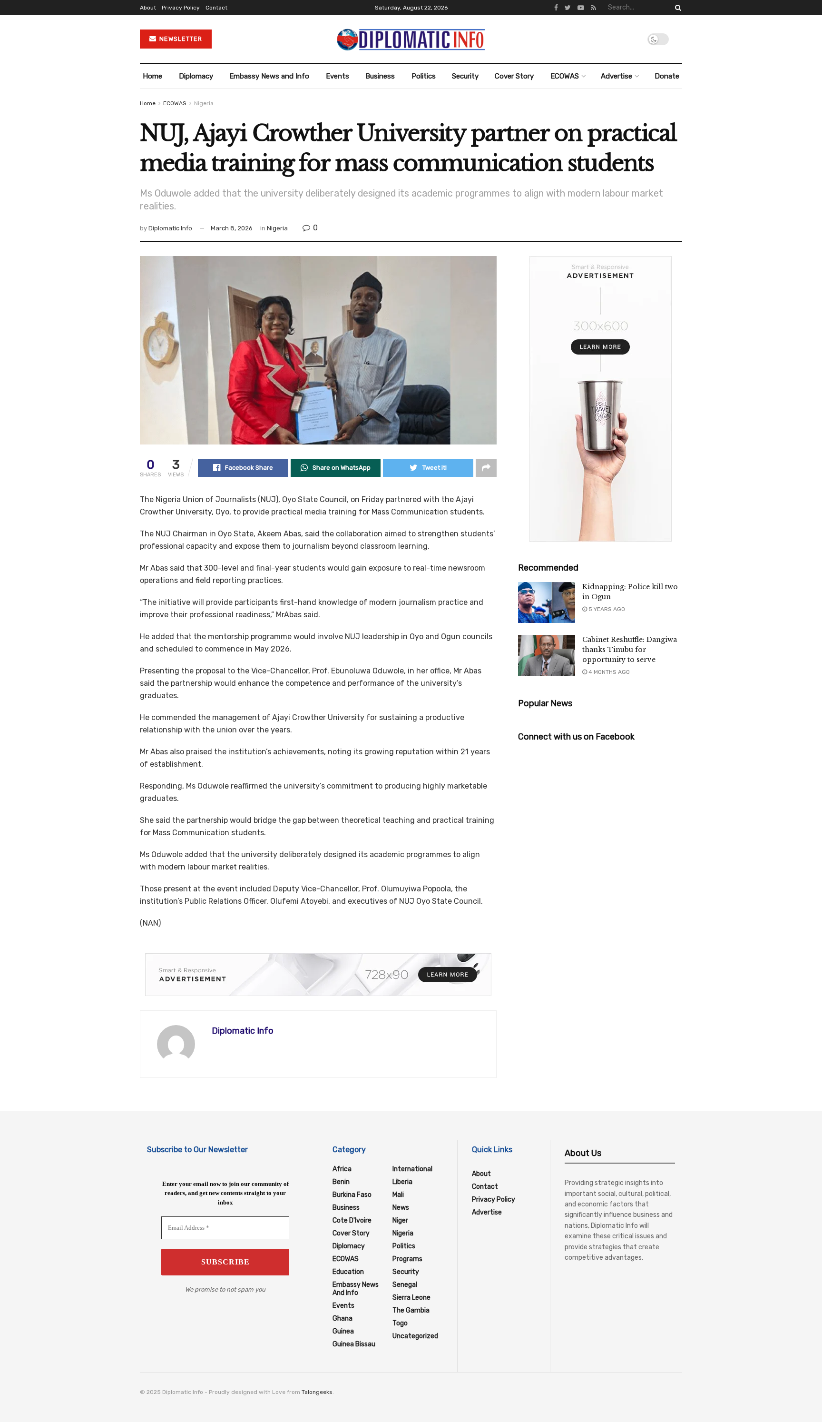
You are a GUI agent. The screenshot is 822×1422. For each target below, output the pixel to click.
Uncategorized (415, 1336)
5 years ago (606, 609)
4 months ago (608, 672)
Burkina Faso (352, 1195)
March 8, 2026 (232, 228)
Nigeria (204, 103)
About (148, 7)
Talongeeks (317, 1392)
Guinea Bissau (354, 1344)
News (400, 1208)
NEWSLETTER (179, 38)
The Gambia (411, 1310)
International (412, 1169)
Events (337, 76)
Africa (342, 1169)
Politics (423, 76)
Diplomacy (196, 76)
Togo (400, 1323)
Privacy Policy (181, 7)
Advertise (616, 76)
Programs (407, 1259)
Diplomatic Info (170, 228)
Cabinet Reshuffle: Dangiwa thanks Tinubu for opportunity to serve (629, 649)
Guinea (343, 1331)
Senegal (404, 1285)
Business (380, 76)
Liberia (402, 1182)
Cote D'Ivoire (352, 1220)
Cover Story (514, 76)
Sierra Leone (411, 1298)
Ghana (342, 1318)
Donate (667, 76)
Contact (216, 7)
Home (152, 76)
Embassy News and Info (269, 76)
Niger (400, 1220)
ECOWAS (564, 76)
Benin (341, 1182)
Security (465, 76)
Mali (398, 1195)
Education (348, 1272)
